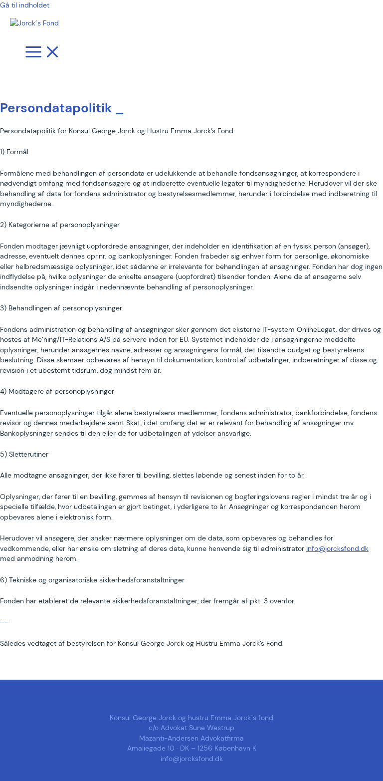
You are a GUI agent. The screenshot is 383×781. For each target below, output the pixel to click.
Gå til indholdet (24, 4)
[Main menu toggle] (43, 52)
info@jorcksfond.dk (337, 548)
